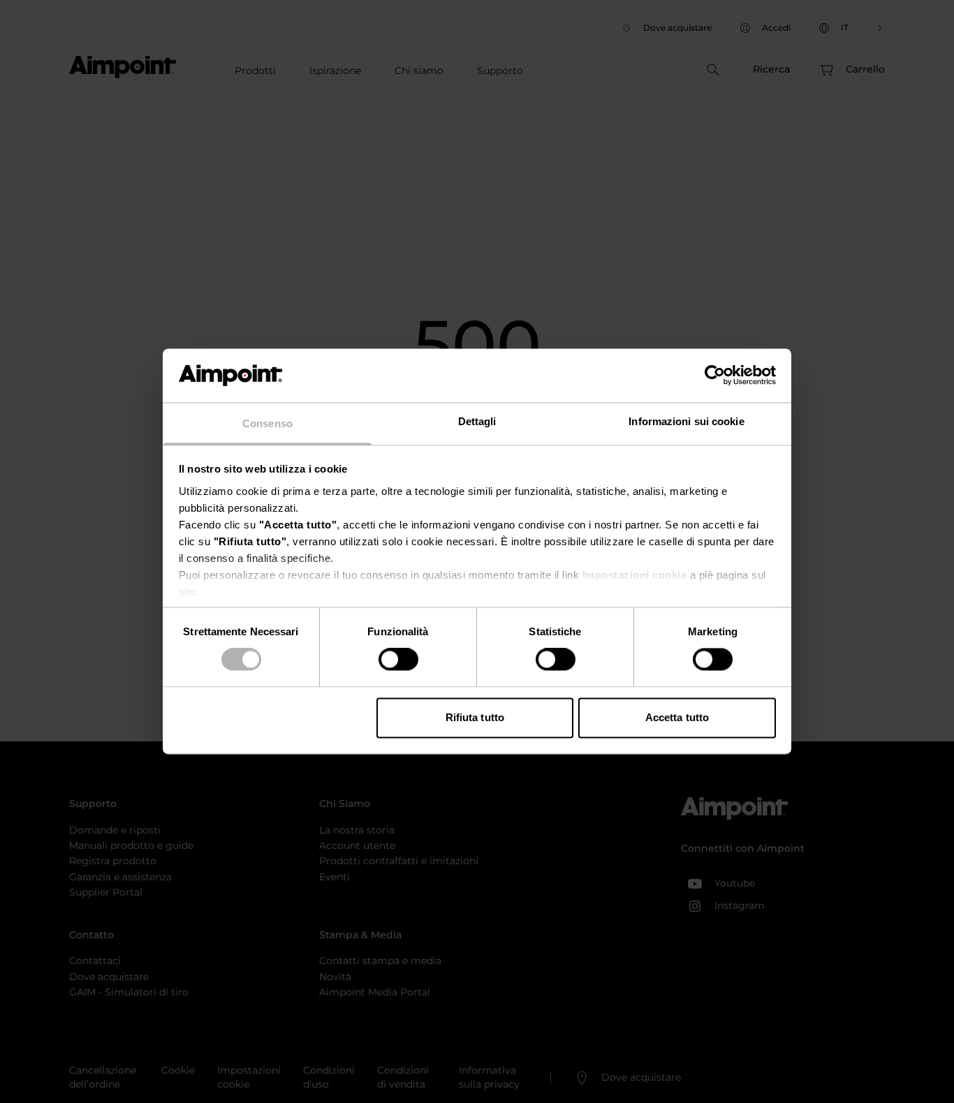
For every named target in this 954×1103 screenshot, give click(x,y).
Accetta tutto (677, 717)
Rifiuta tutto (475, 717)
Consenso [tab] (267, 423)
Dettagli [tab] (477, 421)
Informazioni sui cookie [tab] (686, 421)
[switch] (398, 660)
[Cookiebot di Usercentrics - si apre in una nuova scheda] (715, 375)
